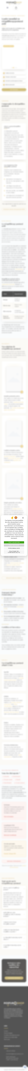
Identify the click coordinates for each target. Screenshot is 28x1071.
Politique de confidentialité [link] (14, 552)
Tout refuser (14, 545)
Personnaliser (14, 548)
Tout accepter (14, 542)
